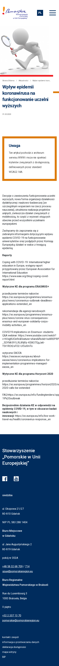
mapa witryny (9, 652)
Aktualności (23, 80)
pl (40, 12)
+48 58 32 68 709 (12, 566)
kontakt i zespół (10, 637)
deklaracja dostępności (14, 647)
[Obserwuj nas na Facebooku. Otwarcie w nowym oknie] (4, 478)
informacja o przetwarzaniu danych (20, 642)
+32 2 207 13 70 (11, 615)
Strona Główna (8, 80)
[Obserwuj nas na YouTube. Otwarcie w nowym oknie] (16, 478)
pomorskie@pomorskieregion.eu (20, 620)
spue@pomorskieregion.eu (17, 571)
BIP (4, 657)
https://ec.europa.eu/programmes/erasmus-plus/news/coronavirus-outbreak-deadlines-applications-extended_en (27, 301)
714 (27, 566)
